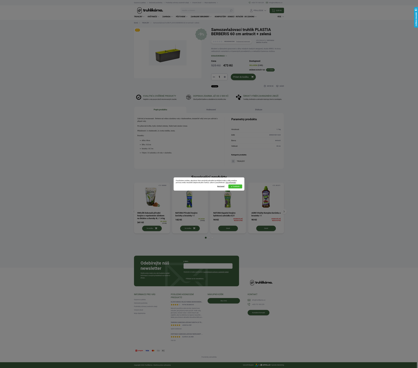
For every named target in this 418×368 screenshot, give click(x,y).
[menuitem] (139, 16)
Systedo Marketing (277, 365)
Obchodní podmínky (155, 2)
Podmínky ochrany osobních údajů (177, 2)
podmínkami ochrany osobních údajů (216, 272)
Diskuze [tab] (258, 109)
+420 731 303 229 (258, 304)
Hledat (231, 10)
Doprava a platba (140, 2)
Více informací (231, 183)
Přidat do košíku (241, 77)
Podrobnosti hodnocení (243, 41)
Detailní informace (218, 56)
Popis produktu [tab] (160, 109)
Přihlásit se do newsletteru (195, 279)
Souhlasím (236, 186)
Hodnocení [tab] (211, 109)
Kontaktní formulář (258, 313)
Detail (228, 228)
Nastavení (220, 186)
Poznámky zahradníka (209, 357)
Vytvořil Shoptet (248, 365)
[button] (205, 237)
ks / (224, 301)
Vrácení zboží (196, 2)
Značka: (261, 42)
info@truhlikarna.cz (258, 300)
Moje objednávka (210, 2)
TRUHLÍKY (241, 161)
